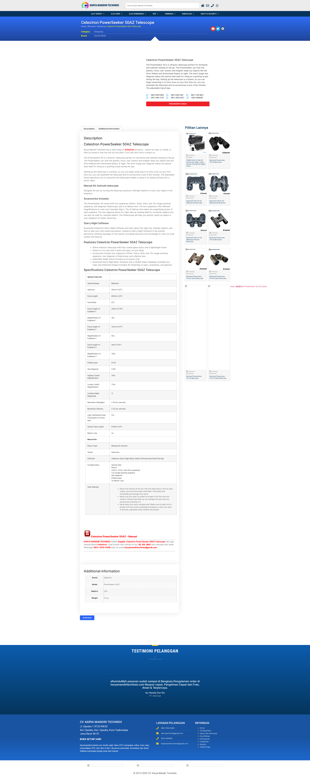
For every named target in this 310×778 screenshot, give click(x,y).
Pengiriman (204, 741)
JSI (139, 544)
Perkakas (169, 14)
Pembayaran (205, 739)
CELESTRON (100, 35)
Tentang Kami (205, 731)
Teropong (101, 26)
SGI (143, 544)
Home (83, 26)
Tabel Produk (205, 747)
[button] (213, 28)
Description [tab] (89, 128)
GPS (154, 14)
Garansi (203, 744)
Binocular (187, 14)
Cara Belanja (205, 736)
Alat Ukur (115, 14)
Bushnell (214, 157)
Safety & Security (208, 14)
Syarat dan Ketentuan (208, 733)
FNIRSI (190, 157)
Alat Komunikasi (136, 14)
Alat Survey (96, 14)
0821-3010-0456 (102, 547)
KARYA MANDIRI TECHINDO (97, 541)
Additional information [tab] (109, 128)
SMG (148, 544)
